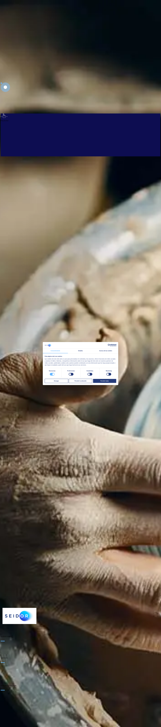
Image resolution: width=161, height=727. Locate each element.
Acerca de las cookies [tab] (105, 350)
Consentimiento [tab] (55, 350)
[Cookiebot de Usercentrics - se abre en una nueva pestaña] (109, 345)
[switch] (71, 374)
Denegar (56, 381)
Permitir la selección (80, 381)
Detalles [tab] (80, 350)
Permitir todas (104, 381)
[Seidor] (19, 616)
